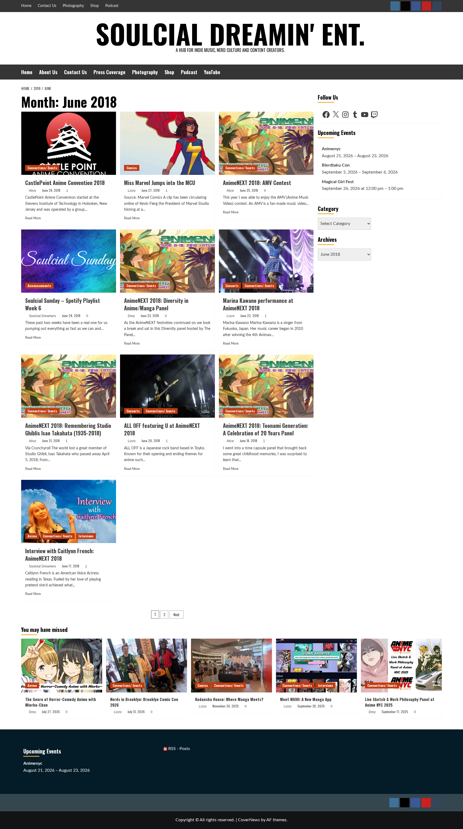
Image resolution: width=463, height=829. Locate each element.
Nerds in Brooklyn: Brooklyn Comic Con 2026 (144, 702)
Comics (131, 167)
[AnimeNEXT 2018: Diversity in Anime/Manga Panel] (167, 261)
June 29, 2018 (51, 190)
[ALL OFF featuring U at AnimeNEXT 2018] (167, 386)
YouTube (212, 72)
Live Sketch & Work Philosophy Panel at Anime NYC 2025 (399, 702)
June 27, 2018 (150, 190)
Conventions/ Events (42, 167)
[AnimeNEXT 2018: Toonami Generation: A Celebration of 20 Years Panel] (266, 386)
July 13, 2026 (136, 711)
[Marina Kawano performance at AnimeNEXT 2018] (266, 261)
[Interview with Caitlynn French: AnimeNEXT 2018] (68, 511)
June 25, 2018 (249, 190)
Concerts (231, 285)
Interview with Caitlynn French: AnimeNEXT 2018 (59, 554)
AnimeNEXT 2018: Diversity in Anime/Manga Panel (156, 304)
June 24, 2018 (71, 315)
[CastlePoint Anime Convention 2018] (68, 143)
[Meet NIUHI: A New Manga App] (316, 665)
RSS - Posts (178, 749)
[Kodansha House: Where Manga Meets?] (231, 665)
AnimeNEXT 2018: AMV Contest (257, 183)
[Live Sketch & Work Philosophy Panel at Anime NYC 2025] (401, 665)
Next (176, 614)
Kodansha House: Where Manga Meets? (229, 699)
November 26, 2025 (225, 706)
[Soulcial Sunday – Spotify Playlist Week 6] (68, 261)
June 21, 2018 (51, 440)
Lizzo (132, 191)
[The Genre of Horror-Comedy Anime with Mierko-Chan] (61, 665)
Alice (32, 191)
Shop (94, 6)
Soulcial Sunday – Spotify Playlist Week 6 (62, 304)
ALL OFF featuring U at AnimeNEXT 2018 (162, 429)
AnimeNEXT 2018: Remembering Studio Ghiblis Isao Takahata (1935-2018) (68, 429)
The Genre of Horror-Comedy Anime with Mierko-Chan (60, 702)
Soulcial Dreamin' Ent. (230, 33)
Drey (131, 316)
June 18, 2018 (248, 440)
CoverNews (249, 820)
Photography (73, 6)
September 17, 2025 (395, 711)
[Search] (438, 72)
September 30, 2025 (311, 706)
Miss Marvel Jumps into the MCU (159, 183)
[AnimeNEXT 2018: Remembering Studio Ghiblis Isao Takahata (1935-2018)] (68, 386)
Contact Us (47, 6)
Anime (32, 536)
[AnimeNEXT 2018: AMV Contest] (266, 143)
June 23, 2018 (150, 315)
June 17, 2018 (70, 566)
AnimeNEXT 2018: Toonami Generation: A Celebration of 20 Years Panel (265, 429)
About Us (48, 72)
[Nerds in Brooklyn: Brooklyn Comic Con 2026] (146, 665)
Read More (33, 218)
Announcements (39, 285)
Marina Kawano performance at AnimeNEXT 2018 (258, 304)
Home (26, 6)
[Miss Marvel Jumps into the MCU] (167, 143)
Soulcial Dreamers (42, 316)
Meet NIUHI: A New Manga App (305, 699)
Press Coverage (109, 72)
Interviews (86, 536)
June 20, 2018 (150, 440)
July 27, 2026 (51, 711)
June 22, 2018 (249, 315)
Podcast (111, 6)
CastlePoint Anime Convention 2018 (65, 183)
